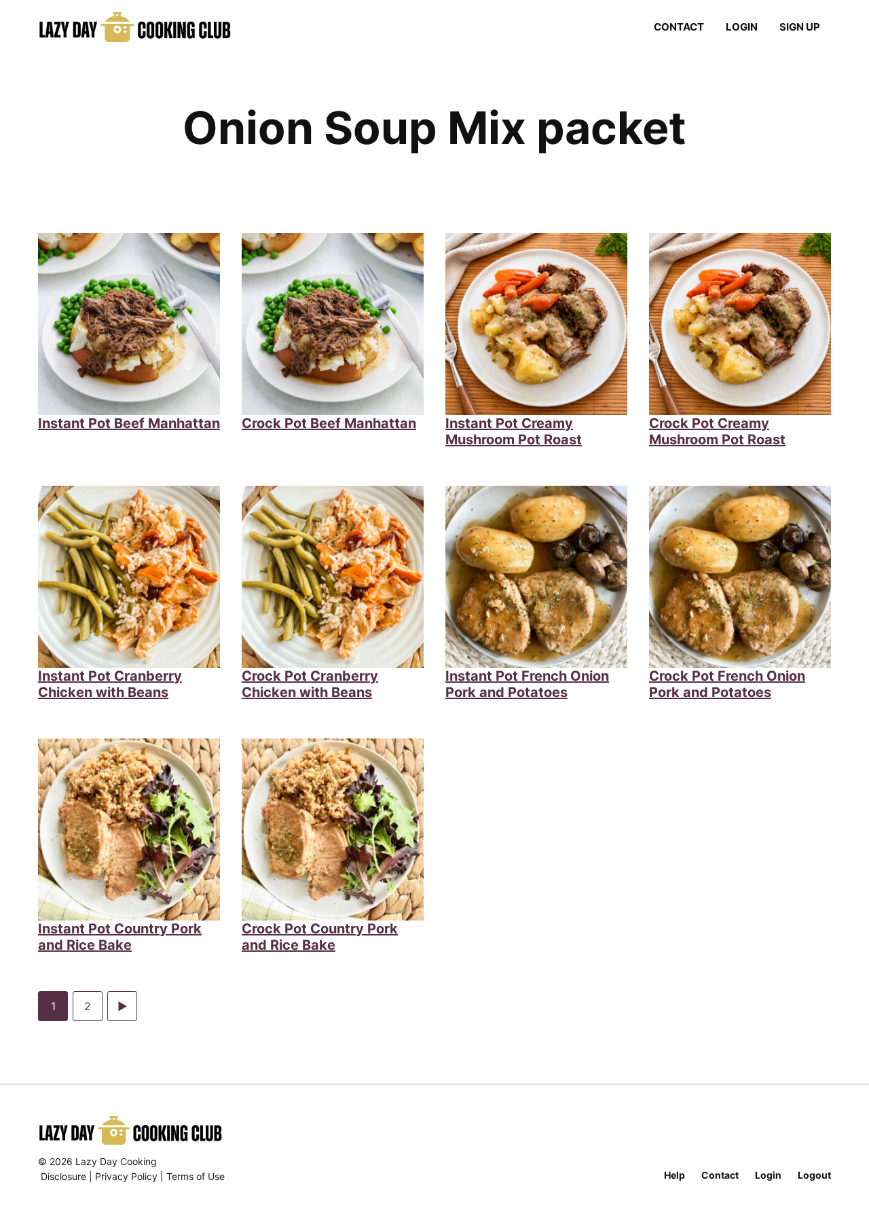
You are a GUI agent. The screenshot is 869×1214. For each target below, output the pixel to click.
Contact (679, 26)
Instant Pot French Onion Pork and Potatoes (527, 684)
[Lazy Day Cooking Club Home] (148, 27)
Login (742, 26)
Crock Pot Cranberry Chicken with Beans (310, 684)
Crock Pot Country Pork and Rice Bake (320, 937)
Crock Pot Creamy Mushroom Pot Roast (717, 431)
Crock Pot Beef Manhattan (329, 423)
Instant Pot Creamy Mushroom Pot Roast (513, 431)
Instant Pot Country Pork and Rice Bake (120, 937)
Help (674, 1175)
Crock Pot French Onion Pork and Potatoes (727, 684)
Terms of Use (195, 1176)
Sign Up (799, 26)
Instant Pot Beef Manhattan (129, 423)
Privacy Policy (126, 1176)
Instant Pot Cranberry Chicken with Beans (110, 684)
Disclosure (63, 1176)
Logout (814, 1175)
